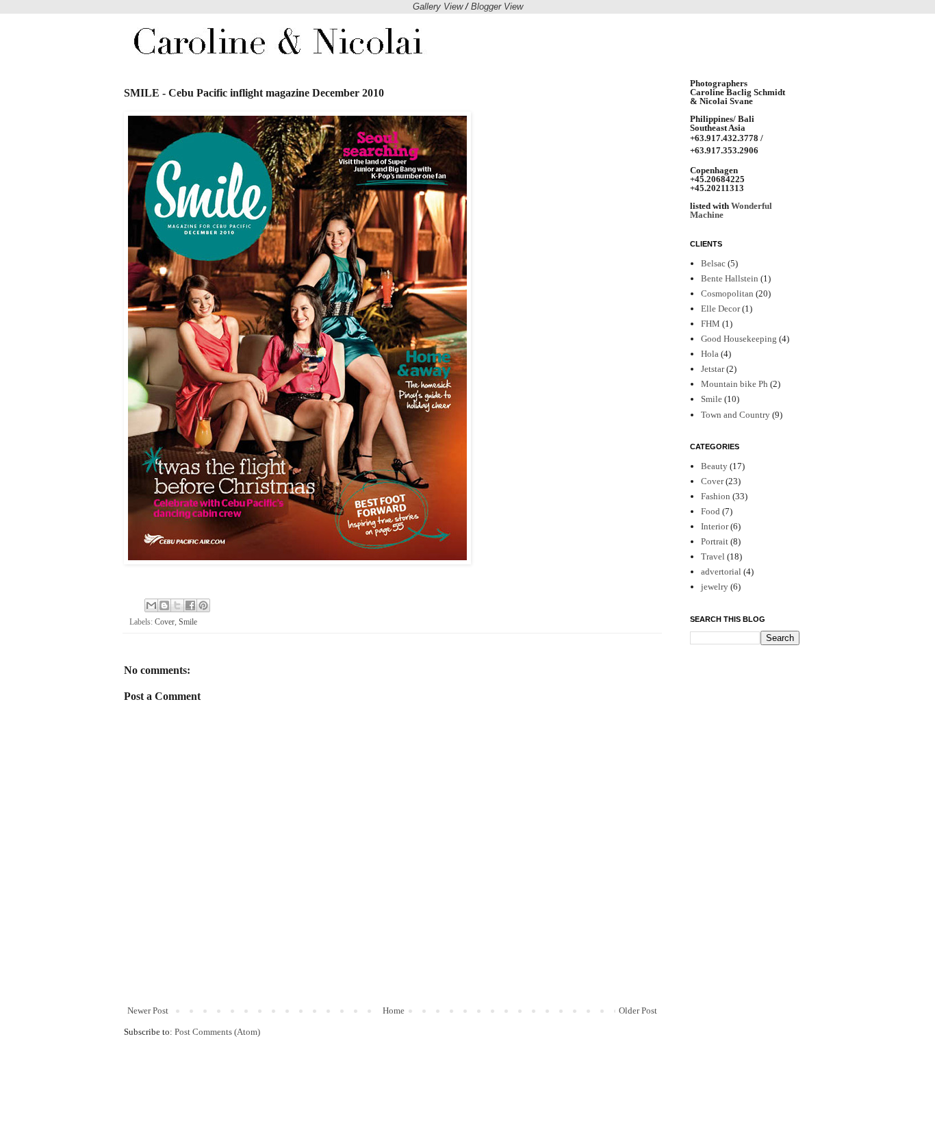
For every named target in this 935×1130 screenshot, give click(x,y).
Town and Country (735, 415)
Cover (165, 622)
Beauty (714, 466)
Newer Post (147, 1010)
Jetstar (712, 369)
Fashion (715, 496)
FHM (710, 323)
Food (710, 511)
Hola (710, 354)
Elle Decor (720, 308)
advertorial (721, 571)
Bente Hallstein (729, 278)
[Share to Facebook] (190, 605)
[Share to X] (177, 605)
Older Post (638, 1010)
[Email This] (151, 605)
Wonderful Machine (731, 210)
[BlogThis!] (164, 605)
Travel (713, 556)
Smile (188, 622)
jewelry (714, 586)
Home (394, 1010)
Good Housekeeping (739, 339)
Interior (714, 526)
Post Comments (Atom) (217, 1032)
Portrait (714, 541)
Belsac (713, 263)
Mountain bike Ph (734, 384)
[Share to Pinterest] (203, 605)
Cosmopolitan (727, 293)
